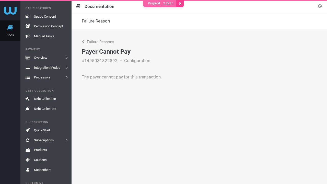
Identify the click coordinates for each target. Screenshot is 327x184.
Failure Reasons (100, 42)
